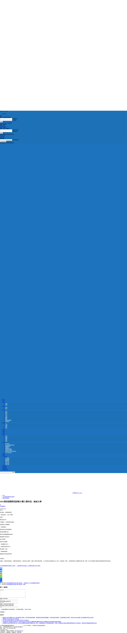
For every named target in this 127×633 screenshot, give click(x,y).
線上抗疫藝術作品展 (9, 445)
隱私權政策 (2, 125)
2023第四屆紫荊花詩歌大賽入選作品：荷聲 (15, 584)
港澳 (4, 406)
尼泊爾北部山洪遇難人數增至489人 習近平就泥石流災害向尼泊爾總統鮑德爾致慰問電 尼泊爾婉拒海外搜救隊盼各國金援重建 (32, 621)
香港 (6, 407)
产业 (6, 424)
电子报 (4, 465)
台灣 (6, 404)
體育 (4, 432)
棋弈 (6, 418)
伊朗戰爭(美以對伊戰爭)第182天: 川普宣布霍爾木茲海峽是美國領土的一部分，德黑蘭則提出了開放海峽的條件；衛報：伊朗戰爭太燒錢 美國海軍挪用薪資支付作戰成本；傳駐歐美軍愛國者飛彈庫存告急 (50, 623)
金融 (6, 425)
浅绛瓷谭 (7, 421)
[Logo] (63, 270)
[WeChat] (63, 575)
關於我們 (5, 468)
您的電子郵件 (15, 130)
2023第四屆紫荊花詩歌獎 (8, 496)
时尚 (6, 439)
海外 (6, 412)
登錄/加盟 (4, 113)
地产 (6, 426)
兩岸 (4, 402)
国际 (4, 401)
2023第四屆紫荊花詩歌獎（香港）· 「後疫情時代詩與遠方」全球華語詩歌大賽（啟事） (20, 565)
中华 (6, 411)
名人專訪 (7, 457)
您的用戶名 (15, 118)
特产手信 (7, 461)
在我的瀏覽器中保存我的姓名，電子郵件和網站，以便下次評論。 (16, 609)
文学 (6, 415)
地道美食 (7, 459)
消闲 (6, 441)
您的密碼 (14, 120)
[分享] (63, 581)
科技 (4, 429)
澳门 (6, 408)
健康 (6, 438)
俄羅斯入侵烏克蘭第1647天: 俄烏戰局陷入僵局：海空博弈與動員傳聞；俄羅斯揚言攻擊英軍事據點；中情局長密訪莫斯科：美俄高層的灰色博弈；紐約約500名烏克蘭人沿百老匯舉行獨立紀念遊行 (48, 617)
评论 (4, 430)
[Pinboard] (63, 579)
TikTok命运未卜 (8, 452)
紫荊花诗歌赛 (8, 420)
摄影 (6, 417)
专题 (4, 442)
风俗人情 (7, 462)
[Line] (63, 577)
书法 (6, 416)
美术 (6, 413)
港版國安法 (7, 446)
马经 (6, 427)
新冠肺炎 (7, 443)
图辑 (4, 453)
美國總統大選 (8, 448)
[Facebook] (63, 569)
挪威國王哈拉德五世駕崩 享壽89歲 (11, 618)
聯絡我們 (5, 467)
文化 (4, 410)
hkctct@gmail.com (19, 630)
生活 (4, 434)
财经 (4, 422)
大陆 (6, 403)
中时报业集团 (40, 625)
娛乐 (4, 433)
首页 (4, 399)
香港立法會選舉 (8, 450)
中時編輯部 (2, 506)
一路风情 (5, 456)
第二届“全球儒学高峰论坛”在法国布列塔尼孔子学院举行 (16, 620)
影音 (4, 455)
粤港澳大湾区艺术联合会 (10, 451)
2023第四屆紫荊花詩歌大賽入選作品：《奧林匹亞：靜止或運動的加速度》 (22, 583)
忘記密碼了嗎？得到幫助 (6, 123)
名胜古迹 (7, 464)
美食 (6, 436)
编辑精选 (7, 460)
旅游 (6, 437)
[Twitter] (63, 571)
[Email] (63, 573)
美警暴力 (7, 447)
